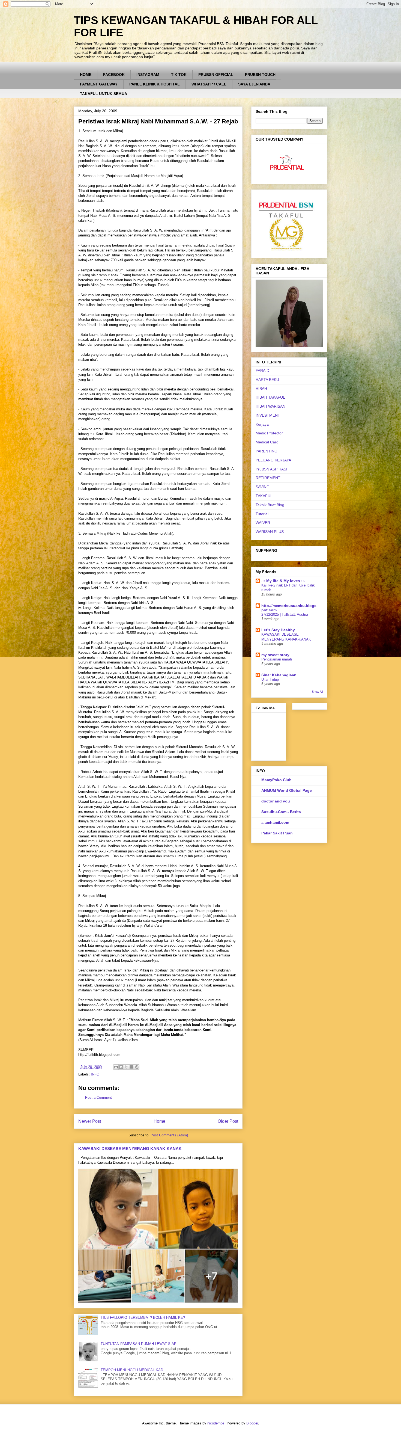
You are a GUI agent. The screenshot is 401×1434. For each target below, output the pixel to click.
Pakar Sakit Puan (277, 833)
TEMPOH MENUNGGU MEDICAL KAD (132, 1370)
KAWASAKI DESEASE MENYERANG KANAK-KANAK (130, 1148)
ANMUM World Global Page (286, 790)
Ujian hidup (270, 679)
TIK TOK (179, 74)
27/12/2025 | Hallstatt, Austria (284, 614)
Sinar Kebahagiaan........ (283, 675)
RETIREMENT (268, 478)
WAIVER (263, 522)
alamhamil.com (275, 822)
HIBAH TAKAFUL (270, 397)
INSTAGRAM (147, 74)
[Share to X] (126, 1067)
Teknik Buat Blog (270, 505)
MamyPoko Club (276, 780)
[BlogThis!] (121, 1067)
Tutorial (262, 514)
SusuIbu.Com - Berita (281, 812)
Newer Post (89, 1121)
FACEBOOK (114, 74)
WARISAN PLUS (270, 531)
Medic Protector (269, 433)
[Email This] (116, 1067)
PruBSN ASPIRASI (271, 469)
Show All (317, 691)
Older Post (228, 1121)
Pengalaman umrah (276, 659)
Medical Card (267, 442)
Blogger (252, 1423)
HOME (85, 74)
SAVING (263, 487)
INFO (95, 1074)
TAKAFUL (264, 496)
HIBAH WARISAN (270, 406)
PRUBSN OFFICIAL (215, 74)
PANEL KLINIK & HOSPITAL (154, 84)
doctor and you (275, 801)
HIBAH (261, 388)
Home (159, 1121)
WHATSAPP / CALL (208, 84)
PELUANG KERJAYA (273, 460)
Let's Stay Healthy (278, 630)
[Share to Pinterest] (136, 1067)
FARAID (262, 370)
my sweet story (275, 655)
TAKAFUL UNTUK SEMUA (103, 93)
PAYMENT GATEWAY (99, 84)
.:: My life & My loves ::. (283, 581)
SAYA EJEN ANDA (254, 84)
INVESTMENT (268, 415)
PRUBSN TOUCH (260, 74)
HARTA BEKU (267, 379)
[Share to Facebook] (131, 1067)
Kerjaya (262, 424)
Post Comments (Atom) (169, 1135)
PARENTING (266, 451)
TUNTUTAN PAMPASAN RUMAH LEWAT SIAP (138, 1344)
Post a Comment (98, 1097)
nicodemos (216, 1423)
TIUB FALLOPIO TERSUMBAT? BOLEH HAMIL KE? (143, 1318)
